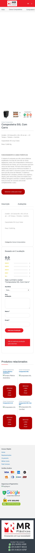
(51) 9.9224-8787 (19, 550)
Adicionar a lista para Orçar (13, 192)
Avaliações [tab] (22, 204)
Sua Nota (8, 286)
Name (7, 311)
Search (28, 3)
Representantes (6, 455)
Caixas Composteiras (15, 9)
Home (3, 452)
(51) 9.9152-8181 (18, 544)
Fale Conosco (5, 464)
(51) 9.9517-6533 (19, 547)
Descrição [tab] (5, 204)
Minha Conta (5, 461)
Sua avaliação (8, 295)
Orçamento (4, 458)
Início (3, 9)
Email (7, 320)
